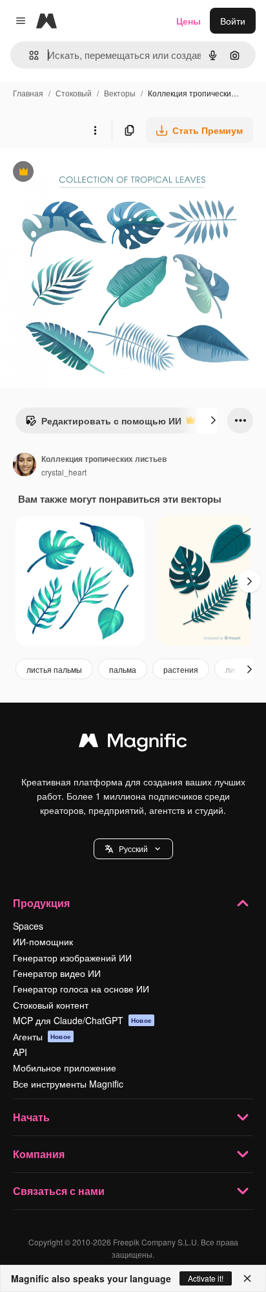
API (20, 1052)
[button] (133, 848)
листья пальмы (54, 669)
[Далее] (213, 420)
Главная (28, 92)
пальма (122, 669)
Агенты (42, 1036)
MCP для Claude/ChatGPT (82, 1020)
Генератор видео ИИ (57, 973)
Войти (232, 20)
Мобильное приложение (64, 1067)
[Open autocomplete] (28, 55)
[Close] (247, 1278)
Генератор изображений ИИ (72, 957)
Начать (31, 1117)
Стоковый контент (50, 1004)
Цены (188, 20)
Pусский (133, 848)
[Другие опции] (95, 130)
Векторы (120, 92)
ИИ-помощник (43, 941)
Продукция (41, 902)
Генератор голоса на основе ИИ (81, 988)
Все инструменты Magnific (68, 1083)
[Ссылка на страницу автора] (24, 466)
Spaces (28, 925)
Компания (39, 1153)
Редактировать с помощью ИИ (103, 423)
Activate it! (205, 1278)
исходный (86, 173)
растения (180, 669)
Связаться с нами (59, 1190)
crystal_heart (64, 471)
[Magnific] (133, 743)
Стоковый (74, 92)
